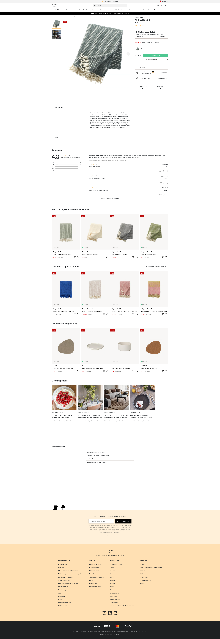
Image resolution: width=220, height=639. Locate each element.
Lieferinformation (63, 586)
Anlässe (112, 586)
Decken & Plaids (70, 17)
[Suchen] (95, 5)
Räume (112, 590)
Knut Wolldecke (85, 17)
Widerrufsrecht (62, 605)
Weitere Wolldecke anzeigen (95, 459)
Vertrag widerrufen (110, 535)
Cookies (60, 599)
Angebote (157, 10)
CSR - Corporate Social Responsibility (151, 567)
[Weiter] (128, 54)
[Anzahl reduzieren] (136, 55)
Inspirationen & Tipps (116, 564)
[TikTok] (116, 613)
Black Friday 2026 (115, 599)
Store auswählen (162, 78)
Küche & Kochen (84, 10)
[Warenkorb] (166, 5)
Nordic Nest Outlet (145, 580)
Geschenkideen (114, 593)
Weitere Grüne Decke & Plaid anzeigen (98, 455)
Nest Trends (113, 596)
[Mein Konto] (158, 5)
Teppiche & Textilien (106, 10)
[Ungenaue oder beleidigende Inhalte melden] (167, 171)
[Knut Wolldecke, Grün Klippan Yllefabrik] (97, 53)
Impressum (61, 567)
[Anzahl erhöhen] (141, 55)
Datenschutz (61, 596)
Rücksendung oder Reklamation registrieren (70, 574)
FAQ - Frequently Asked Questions (68, 583)
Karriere (142, 570)
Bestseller (113, 583)
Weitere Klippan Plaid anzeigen (96, 452)
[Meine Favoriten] (162, 5)
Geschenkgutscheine (95, 586)
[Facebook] (104, 613)
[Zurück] (67, 54)
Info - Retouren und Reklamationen (68, 570)
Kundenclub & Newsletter (65, 577)
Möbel (117, 10)
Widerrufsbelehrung (64, 580)
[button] (139, 25)
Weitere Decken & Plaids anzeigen (97, 462)
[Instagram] (110, 613)
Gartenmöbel (93, 583)
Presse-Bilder (144, 577)
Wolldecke (77, 17)
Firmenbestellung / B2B (64, 602)
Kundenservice (62, 564)
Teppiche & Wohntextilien (58, 17)
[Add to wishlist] (74, 257)
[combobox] (164, 1)
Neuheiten (142, 10)
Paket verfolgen (63, 590)
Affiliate (142, 574)
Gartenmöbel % (125, 10)
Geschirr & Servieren (58, 10)
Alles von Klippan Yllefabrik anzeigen (155, 266)
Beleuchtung (94, 10)
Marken (149, 10)
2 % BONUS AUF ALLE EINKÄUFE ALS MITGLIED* (111, 1)
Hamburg (142, 583)
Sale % (112, 577)
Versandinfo (163, 72)
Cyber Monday (114, 602)
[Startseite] (55, 5)
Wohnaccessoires (71, 10)
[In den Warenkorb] (78, 257)
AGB (59, 593)
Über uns (142, 564)
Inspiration (165, 10)
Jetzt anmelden (163, 35)
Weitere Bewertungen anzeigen (110, 198)
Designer (112, 570)
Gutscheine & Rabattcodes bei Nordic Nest (122, 605)
